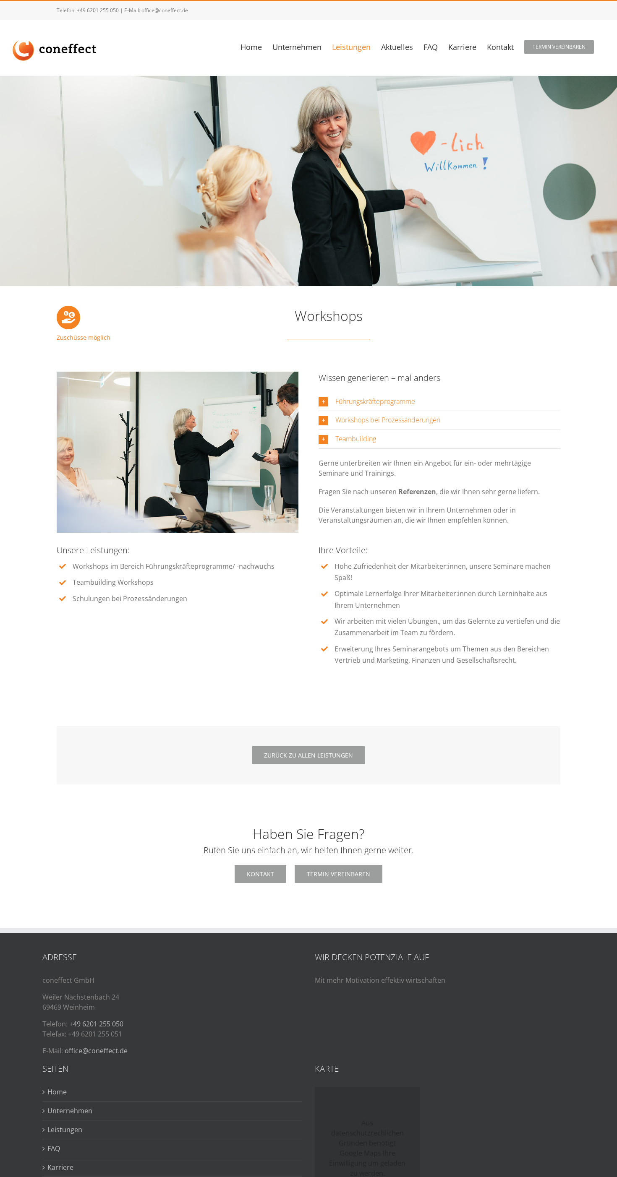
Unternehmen (69, 1110)
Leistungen (64, 1129)
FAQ (53, 1148)
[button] (439, 402)
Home (57, 1091)
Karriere (60, 1167)
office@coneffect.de (164, 10)
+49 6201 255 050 (98, 10)
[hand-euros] (68, 309)
